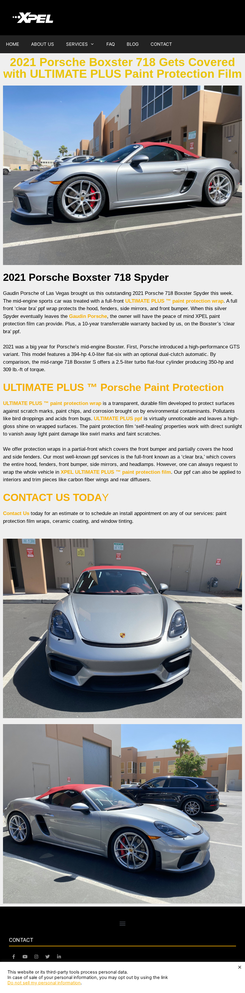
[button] (123, 923)
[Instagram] (36, 956)
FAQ (110, 44)
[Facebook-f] (13, 956)
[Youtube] (24, 956)
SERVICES (77, 44)
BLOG (133, 44)
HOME (12, 44)
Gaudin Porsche (88, 316)
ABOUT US (42, 44)
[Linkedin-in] (58, 956)
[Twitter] (47, 956)
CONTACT (161, 44)
